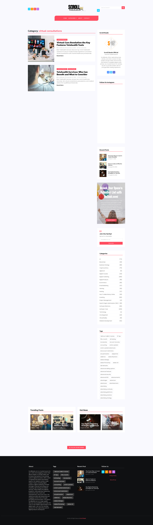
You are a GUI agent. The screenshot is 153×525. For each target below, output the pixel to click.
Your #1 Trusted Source (111, 54)
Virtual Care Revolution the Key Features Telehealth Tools (73, 43)
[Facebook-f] (29, 9)
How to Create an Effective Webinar (115, 164)
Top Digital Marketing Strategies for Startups (114, 172)
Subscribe (111, 243)
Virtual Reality (72, 69)
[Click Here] (98, 10)
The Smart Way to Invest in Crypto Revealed (115, 156)
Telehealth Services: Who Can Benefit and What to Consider (72, 73)
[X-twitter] (32, 9)
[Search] (123, 7)
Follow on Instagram (77, 447)
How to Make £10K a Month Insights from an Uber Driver (111, 423)
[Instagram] (38, 9)
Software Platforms (62, 39)
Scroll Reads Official (111, 52)
